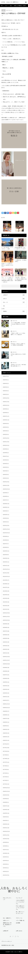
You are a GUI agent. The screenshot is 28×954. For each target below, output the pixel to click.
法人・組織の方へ (7, 918)
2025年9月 (5, 409)
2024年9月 (5, 449)
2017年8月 (5, 758)
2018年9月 (5, 711)
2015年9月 (5, 842)
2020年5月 (5, 638)
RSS (18, 936)
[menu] (26, 2)
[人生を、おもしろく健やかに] (11, 2)
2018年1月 (5, 740)
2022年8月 (5, 540)
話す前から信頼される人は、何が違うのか (18, 355)
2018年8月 (5, 714)
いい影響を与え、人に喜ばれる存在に (20, 261)
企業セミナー (6, 920)
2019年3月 (5, 689)
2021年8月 (5, 583)
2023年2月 (5, 518)
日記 (3, 10)
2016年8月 (5, 802)
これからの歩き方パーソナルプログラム (20, 902)
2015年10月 (5, 838)
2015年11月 (5, 835)
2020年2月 (5, 649)
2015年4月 (5, 860)
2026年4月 (5, 383)
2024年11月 (5, 441)
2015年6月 (5, 853)
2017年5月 (5, 769)
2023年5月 (5, 507)
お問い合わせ (19, 930)
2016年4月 (5, 816)
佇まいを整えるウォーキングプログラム (20, 907)
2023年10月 (5, 489)
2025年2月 (5, 434)
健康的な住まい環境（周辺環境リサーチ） (7, 924)
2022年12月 (5, 525)
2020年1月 (5, 653)
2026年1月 (5, 394)
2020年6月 (5, 634)
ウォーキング (19, 897)
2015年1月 (5, 871)
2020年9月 (5, 623)
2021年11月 (5, 572)
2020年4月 (5, 642)
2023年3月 (5, 514)
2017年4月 (5, 773)
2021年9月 (5, 580)
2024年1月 (5, 478)
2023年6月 (5, 503)
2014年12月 (5, 875)
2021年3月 (5, 602)
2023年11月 (5, 485)
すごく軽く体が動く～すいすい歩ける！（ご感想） (7, 248)
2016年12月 (5, 787)
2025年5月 (5, 423)
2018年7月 (5, 718)
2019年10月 (5, 663)
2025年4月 (5, 427)
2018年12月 (5, 700)
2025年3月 (5, 430)
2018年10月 (5, 707)
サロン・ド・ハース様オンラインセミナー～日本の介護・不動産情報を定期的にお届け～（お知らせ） (7, 280)
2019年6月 (5, 678)
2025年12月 (5, 398)
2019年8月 (5, 671)
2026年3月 (5, 387)
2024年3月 (5, 470)
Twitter (10, 936)
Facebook (13, 936)
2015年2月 (5, 867)
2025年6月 (5, 419)
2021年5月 (5, 594)
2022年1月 (5, 565)
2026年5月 (5, 379)
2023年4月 (5, 510)
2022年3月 (5, 558)
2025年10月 (5, 405)
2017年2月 (5, 780)
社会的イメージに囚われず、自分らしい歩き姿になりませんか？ (7, 265)
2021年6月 (5, 591)
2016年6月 (5, 809)
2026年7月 (5, 376)
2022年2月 (5, 561)
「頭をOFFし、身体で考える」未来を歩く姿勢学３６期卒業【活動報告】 (20, 279)
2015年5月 (5, 856)
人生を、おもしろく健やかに (14, 889)
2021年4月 (5, 598)
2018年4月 (5, 729)
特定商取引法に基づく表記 (7, 945)
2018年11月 (5, 704)
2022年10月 (5, 532)
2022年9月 (5, 536)
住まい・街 (13, 302)
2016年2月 (5, 824)
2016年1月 (5, 827)
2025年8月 (5, 412)
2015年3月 (5, 864)
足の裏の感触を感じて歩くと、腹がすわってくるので (20, 248)
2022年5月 (5, 551)
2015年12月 (5, 831)
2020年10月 (5, 620)
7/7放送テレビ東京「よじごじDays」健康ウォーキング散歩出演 (18, 334)
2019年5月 (5, 682)
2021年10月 (5, 576)
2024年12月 (5, 438)
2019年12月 (5, 656)
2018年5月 (5, 725)
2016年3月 (5, 820)
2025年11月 (5, 401)
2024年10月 (5, 445)
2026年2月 (5, 390)
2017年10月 (5, 751)
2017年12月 (5, 744)
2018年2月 (5, 736)
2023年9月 (5, 492)
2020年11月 (5, 616)
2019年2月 (5, 693)
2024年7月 (5, 456)
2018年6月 (5, 722)
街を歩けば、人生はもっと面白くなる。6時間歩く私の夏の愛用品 (18, 344)
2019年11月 (5, 660)
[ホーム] (1, 4)
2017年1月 (5, 784)
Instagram (15, 936)
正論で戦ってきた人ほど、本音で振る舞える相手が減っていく (18, 365)
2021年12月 (5, 569)
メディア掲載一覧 (20, 920)
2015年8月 (5, 846)
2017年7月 (5, 762)
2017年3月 (5, 776)
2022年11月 (5, 529)
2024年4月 (5, 467)
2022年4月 (5, 554)
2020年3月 (5, 645)
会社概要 (18, 922)
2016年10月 (5, 795)
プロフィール (19, 918)
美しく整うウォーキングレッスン (20, 912)
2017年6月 (5, 765)
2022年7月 (5, 543)
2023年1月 (5, 521)
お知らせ (13, 298)
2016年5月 (5, 813)
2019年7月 (5, 674)
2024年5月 (5, 463)
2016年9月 (5, 798)
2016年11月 (5, 791)
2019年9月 (5, 667)
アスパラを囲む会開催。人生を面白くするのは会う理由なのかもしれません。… (18, 324)
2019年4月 (5, 685)
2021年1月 (5, 609)
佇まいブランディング (7, 898)
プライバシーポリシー (6, 941)
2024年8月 (5, 452)
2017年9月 (5, 754)
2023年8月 (5, 496)
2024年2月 (5, 474)
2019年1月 (5, 696)
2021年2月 (5, 605)
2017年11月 (5, 747)
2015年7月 (5, 849)
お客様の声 (13, 295)
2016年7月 (5, 805)
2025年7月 (5, 416)
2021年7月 (5, 587)
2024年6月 (5, 460)
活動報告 (13, 311)
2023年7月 (5, 500)
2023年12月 (5, 481)
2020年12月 (5, 612)
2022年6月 (5, 547)
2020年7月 (5, 631)
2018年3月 (5, 733)
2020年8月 (5, 627)
